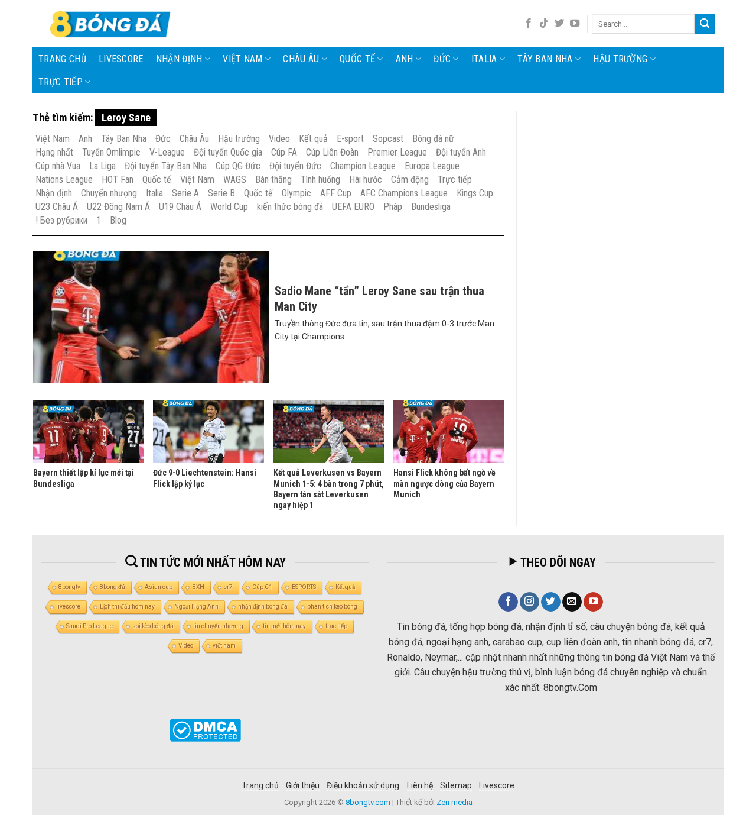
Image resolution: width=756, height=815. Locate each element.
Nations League (64, 179)
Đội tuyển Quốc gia (228, 152)
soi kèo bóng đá (153, 626)
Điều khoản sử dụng (363, 785)
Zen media (454, 802)
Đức (442, 58)
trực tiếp (336, 626)
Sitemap (456, 785)
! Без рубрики (61, 220)
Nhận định (179, 58)
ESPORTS (304, 587)
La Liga (102, 166)
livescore (121, 58)
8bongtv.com (368, 802)
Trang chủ (62, 58)
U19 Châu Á (180, 206)
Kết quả (313, 138)
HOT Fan (117, 179)
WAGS (234, 179)
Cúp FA (284, 152)
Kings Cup (475, 193)
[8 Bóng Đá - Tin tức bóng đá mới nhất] (111, 23)
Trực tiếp (60, 82)
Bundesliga (431, 206)
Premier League (397, 152)
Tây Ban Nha (545, 58)
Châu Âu (301, 58)
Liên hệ (420, 785)
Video (279, 138)
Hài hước (365, 179)
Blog (118, 220)
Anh (404, 58)
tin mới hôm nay (284, 626)
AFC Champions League (404, 193)
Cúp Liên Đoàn (332, 152)
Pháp (392, 206)
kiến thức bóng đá (290, 206)
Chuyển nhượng (109, 193)
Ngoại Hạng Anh (196, 606)
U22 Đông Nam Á (118, 206)
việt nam (224, 645)
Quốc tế (357, 58)
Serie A (185, 193)
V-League (167, 152)
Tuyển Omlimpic (111, 152)
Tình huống (320, 179)
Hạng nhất (54, 152)
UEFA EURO (353, 206)
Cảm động (410, 179)
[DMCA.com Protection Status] (205, 730)
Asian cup (158, 587)
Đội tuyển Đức (295, 166)
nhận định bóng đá (263, 606)
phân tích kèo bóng (332, 606)
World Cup (229, 206)
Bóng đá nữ (433, 138)
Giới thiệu (303, 785)
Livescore (496, 785)
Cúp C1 (262, 587)
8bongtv (69, 587)
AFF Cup (335, 193)
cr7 (228, 587)
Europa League (432, 166)
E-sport (350, 138)
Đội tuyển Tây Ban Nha (166, 166)
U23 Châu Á (56, 206)
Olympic (296, 193)
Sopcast (388, 138)
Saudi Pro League (89, 626)
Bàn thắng (273, 179)
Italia (484, 58)
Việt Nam (243, 58)
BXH (198, 587)
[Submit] (705, 24)
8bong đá (112, 587)
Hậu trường (620, 58)
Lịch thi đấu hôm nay (127, 606)
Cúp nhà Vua (57, 166)
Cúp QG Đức (238, 166)
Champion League (363, 166)
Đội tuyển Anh (461, 152)
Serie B (221, 193)
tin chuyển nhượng (218, 626)
